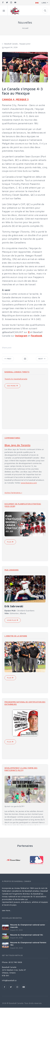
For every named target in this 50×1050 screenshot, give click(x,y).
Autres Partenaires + (13, 492)
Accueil (25, 28)
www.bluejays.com (29, 483)
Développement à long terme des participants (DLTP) (21, 769)
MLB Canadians (12, 570)
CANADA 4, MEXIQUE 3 (15, 99)
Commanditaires (12, 438)
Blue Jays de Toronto (17, 445)
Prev (8, 359)
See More (11, 386)
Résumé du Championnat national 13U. (26, 935)
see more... (6, 910)
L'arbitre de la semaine (16, 636)
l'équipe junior (25, 44)
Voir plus (12, 620)
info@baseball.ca (9, 980)
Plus (9, 542)
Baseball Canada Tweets (17, 372)
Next (41, 359)
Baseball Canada (11, 44)
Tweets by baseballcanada (16, 379)
